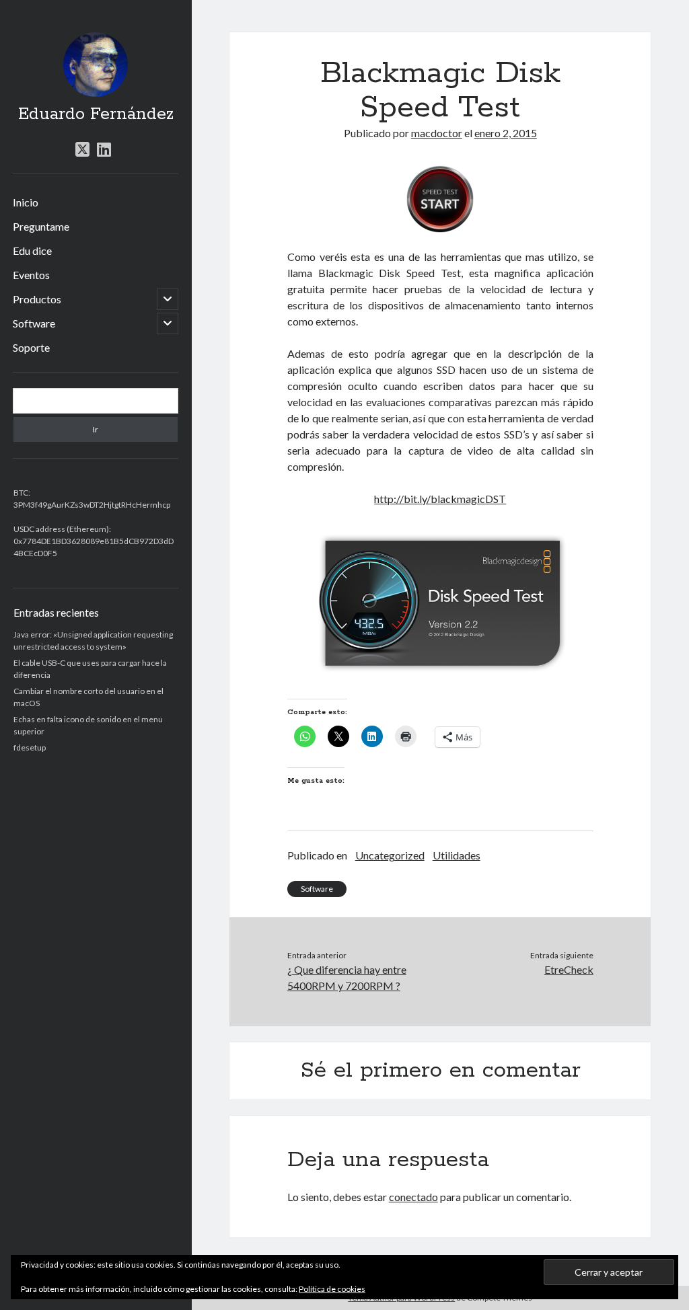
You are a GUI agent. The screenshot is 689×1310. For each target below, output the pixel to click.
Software (34, 323)
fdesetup (29, 747)
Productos (37, 299)
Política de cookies (332, 1289)
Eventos (31, 274)
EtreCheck (568, 969)
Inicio (25, 202)
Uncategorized (390, 855)
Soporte (31, 347)
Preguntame (41, 226)
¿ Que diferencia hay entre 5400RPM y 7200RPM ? (346, 977)
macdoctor (436, 132)
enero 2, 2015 (505, 132)
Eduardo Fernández (96, 114)
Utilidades (456, 855)
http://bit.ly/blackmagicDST (440, 498)
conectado (413, 1196)
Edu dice (32, 250)
